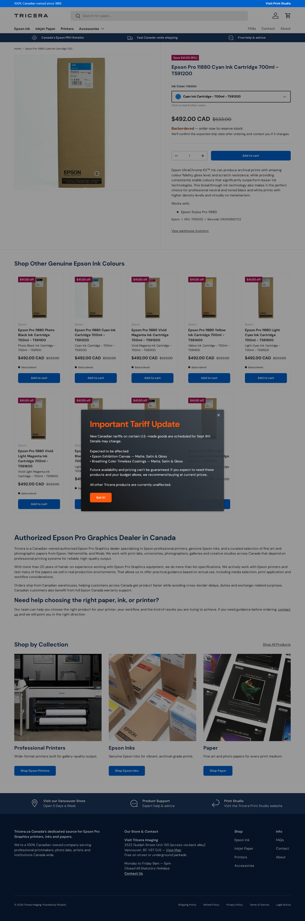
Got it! (100, 497)
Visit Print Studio (278, 3)
